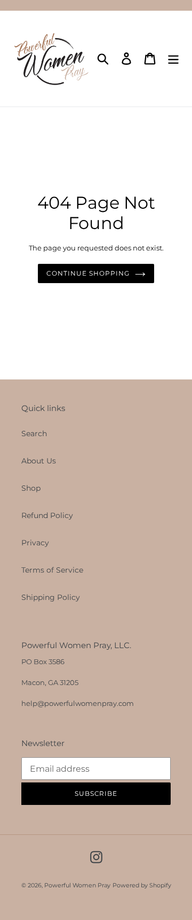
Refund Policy (47, 515)
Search (34, 433)
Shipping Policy (50, 597)
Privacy (35, 543)
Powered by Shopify (142, 885)
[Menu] (173, 58)
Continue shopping (87, 273)
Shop (31, 488)
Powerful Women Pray (77, 885)
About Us (38, 461)
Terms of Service (52, 570)
